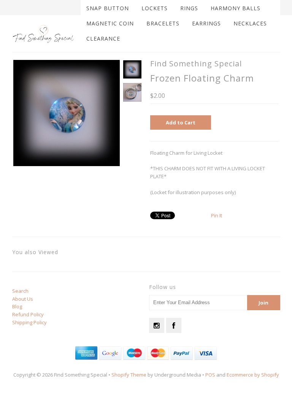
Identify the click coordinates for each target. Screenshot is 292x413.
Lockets (154, 8)
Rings (189, 8)
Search (20, 290)
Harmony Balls (235, 8)
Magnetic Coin (110, 23)
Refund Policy (28, 314)
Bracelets (162, 23)
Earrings (206, 23)
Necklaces (250, 23)
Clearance (103, 38)
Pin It (216, 215)
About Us (22, 298)
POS (210, 374)
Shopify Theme (128, 374)
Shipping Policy (29, 322)
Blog (17, 306)
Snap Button (107, 8)
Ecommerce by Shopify (253, 374)
